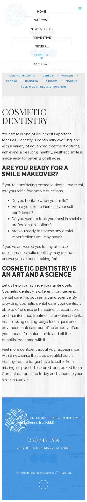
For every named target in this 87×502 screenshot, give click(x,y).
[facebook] (34, 458)
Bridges (52, 81)
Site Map (66, 473)
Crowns (71, 81)
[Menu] (80, 8)
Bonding (31, 81)
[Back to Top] (43, 484)
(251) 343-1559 (43, 439)
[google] (43, 458)
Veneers (67, 75)
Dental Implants (22, 75)
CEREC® (48, 75)
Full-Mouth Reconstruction (43, 86)
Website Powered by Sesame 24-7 (39, 472)
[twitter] (52, 458)
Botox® (11, 81)
